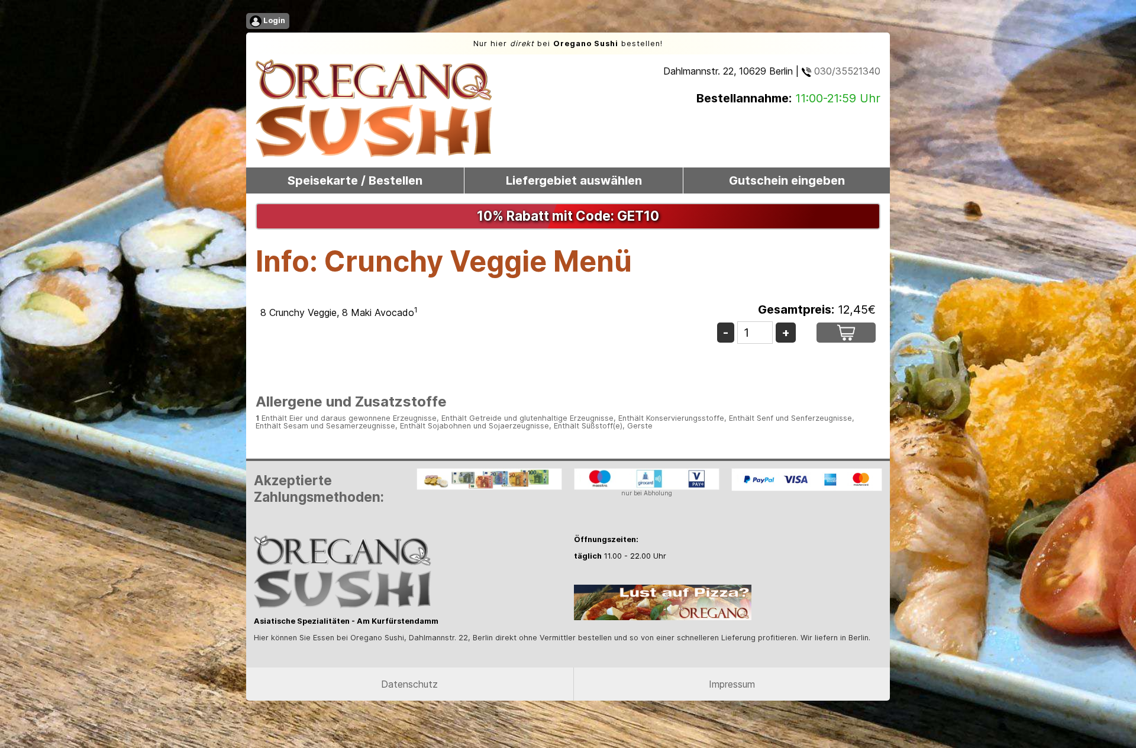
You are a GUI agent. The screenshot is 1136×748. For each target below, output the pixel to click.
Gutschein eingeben (787, 180)
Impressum (732, 684)
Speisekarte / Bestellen (355, 180)
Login (273, 20)
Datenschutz (409, 684)
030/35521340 (845, 71)
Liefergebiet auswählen (574, 180)
